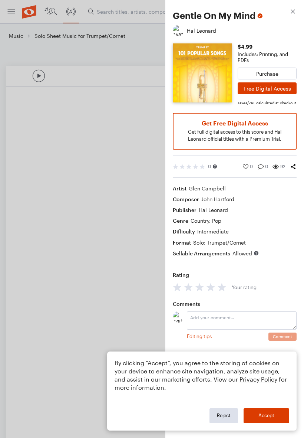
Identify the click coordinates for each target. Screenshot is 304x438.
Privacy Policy (258, 379)
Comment (282, 336)
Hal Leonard (213, 210)
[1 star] (177, 287)
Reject (224, 415)
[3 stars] (199, 287)
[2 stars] (188, 287)
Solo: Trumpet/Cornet (219, 242)
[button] (214, 166)
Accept (266, 415)
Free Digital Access (267, 88)
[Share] (293, 166)
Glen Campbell (207, 188)
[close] (293, 12)
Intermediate (213, 231)
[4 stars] (210, 287)
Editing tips (199, 336)
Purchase (267, 74)
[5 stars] (222, 287)
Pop (216, 221)
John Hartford (217, 199)
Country (200, 221)
